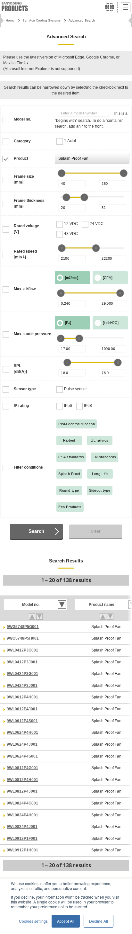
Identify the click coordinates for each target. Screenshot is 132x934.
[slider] (61, 173)
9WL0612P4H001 (22, 697)
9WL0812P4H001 (22, 779)
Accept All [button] (65, 921)
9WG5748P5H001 (23, 638)
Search (36, 531)
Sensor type (25, 389)
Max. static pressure (32, 334)
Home (10, 20)
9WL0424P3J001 (22, 685)
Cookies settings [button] (33, 921)
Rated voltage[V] (26, 229)
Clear (96, 531)
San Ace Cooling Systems (41, 20)
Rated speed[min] (25, 254)
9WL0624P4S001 (22, 756)
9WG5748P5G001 (23, 626)
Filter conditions (28, 467)
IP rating (21, 405)
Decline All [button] (98, 921)
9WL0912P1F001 (22, 838)
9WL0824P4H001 (22, 815)
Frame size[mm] (24, 179)
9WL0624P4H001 (22, 732)
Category (22, 141)
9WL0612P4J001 (22, 709)
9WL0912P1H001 (22, 850)
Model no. (22, 119)
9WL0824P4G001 (22, 803)
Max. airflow (25, 289)
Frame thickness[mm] (29, 203)
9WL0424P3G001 (22, 673)
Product (21, 158)
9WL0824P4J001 (22, 826)
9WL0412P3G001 (22, 650)
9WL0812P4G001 (22, 768)
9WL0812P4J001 (22, 791)
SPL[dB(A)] (20, 369)
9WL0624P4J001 (22, 744)
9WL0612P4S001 (22, 721)
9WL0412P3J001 (22, 662)
